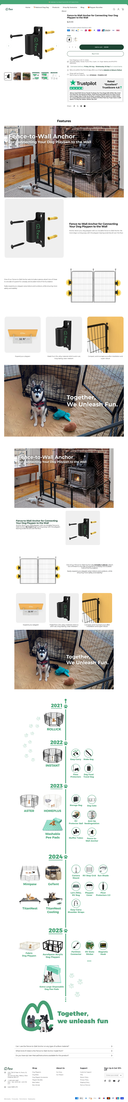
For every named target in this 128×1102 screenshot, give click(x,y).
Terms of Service (85, 1085)
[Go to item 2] (17, 76)
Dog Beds (35, 1075)
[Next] (56, 45)
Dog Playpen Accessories (40, 1077)
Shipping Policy (84, 1082)
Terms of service (23, 1099)
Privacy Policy (84, 1080)
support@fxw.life (13, 1087)
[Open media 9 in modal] (32, 42)
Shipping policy (31, 1099)
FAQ (81, 1075)
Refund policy (7, 1099)
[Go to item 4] (36, 76)
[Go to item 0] (8, 76)
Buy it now (95, 52)
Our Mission (59, 1075)
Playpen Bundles (37, 1080)
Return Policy (84, 1077)
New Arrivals (36, 1085)
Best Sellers (35, 1082)
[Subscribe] (120, 1075)
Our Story (59, 1072)
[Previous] (8, 45)
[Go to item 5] (45, 76)
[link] (22, 334)
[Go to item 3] (26, 76)
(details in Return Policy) (113, 70)
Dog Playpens (36, 1072)
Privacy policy (15, 1099)
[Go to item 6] (54, 76)
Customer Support (85, 1072)
